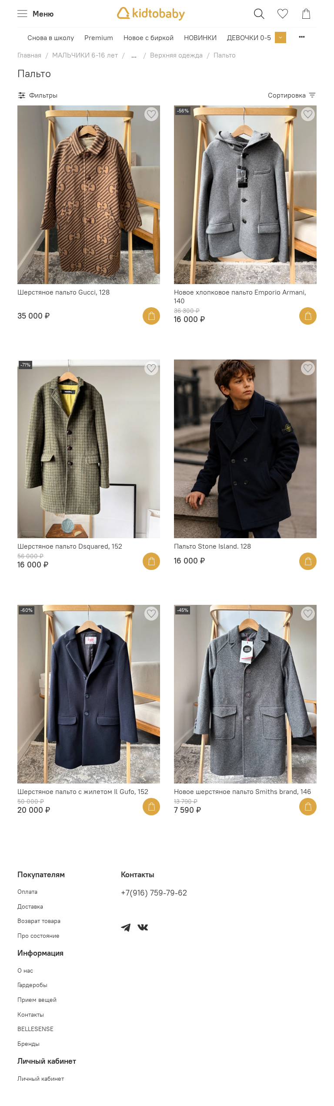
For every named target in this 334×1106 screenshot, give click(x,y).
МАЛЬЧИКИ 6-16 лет (85, 55)
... (134, 55)
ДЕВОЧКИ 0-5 (249, 37)
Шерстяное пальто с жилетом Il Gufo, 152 (82, 791)
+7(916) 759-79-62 (154, 893)
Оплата (27, 892)
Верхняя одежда (176, 55)
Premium (98, 37)
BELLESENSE (35, 1029)
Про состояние (38, 936)
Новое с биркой (149, 37)
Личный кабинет (40, 1078)
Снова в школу (50, 37)
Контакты (30, 1014)
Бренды (28, 1044)
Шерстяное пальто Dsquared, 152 (69, 546)
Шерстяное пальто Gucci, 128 (63, 292)
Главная (29, 55)
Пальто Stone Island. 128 (212, 546)
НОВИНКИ (200, 37)
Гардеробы (32, 985)
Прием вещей (37, 1000)
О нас (25, 970)
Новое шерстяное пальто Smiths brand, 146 (242, 791)
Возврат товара (38, 921)
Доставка (30, 906)
